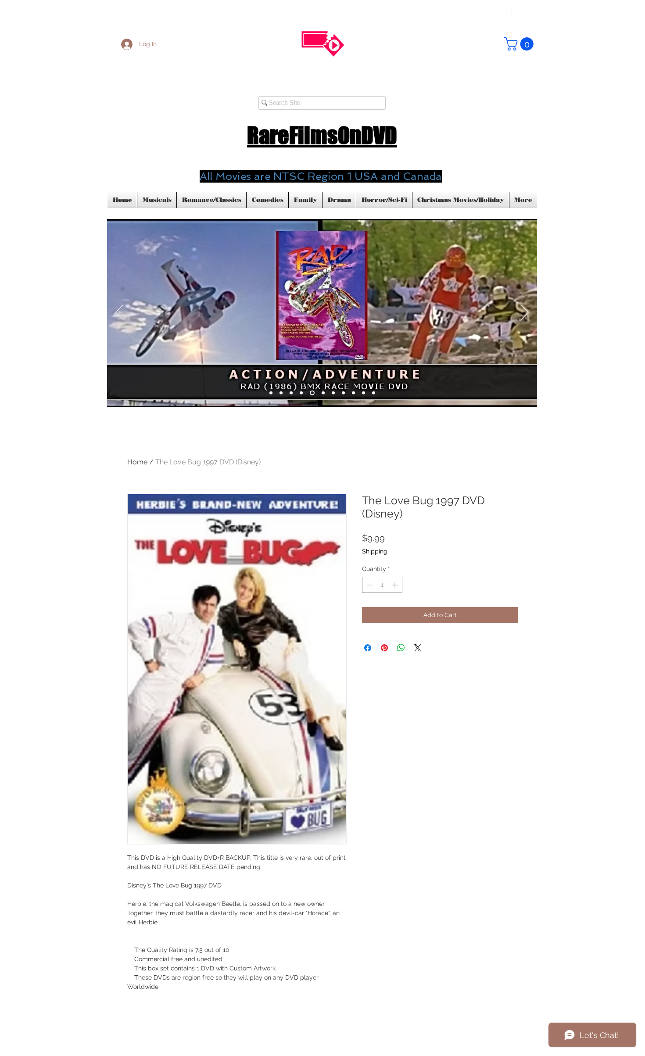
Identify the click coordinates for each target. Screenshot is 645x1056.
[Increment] (395, 585)
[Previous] (119, 313)
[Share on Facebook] (367, 648)
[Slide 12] (373, 393)
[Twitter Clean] (507, 1032)
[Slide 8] (343, 393)
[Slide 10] (363, 393)
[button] (520, 43)
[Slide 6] (323, 393)
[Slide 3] (291, 393)
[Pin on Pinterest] (384, 648)
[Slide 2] (281, 393)
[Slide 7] (333, 393)
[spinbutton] (382, 585)
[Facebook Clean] (490, 1032)
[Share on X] (417, 648)
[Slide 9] (353, 393)
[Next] (525, 313)
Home (137, 462)
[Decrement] (368, 585)
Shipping (374, 551)
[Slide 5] (270, 393)
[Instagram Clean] (525, 1032)
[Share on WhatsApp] (401, 648)
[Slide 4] (301, 393)
